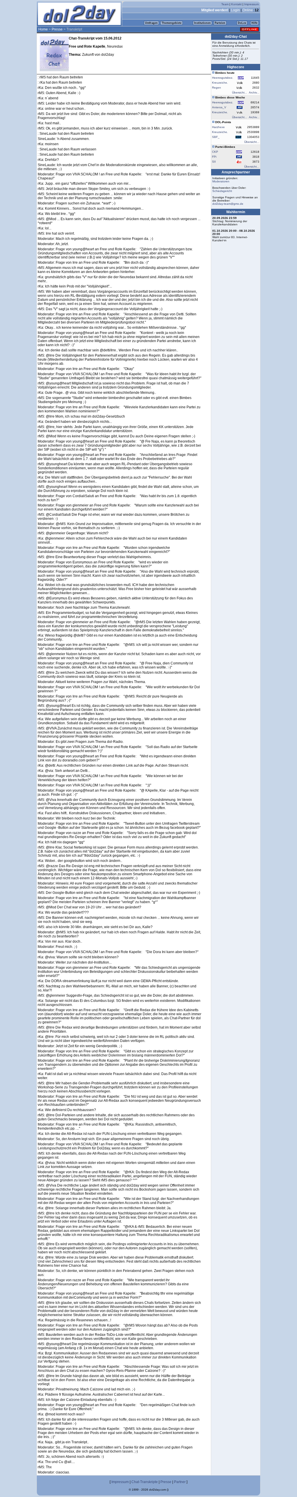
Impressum (251, 4)
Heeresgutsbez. (222, 77)
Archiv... (254, 92)
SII (214, 161)
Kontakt (236, 4)
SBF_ (216, 137)
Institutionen (202, 22)
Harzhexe (218, 127)
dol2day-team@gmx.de (227, 203)
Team (225, 4)
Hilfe (254, 22)
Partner (180, 1482)
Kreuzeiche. (220, 82)
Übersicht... (239, 92)
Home (43, 29)
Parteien (220, 22)
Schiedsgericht (222, 191)
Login (235, 10)
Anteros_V (219, 107)
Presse (57, 29)
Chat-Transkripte (144, 1482)
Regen (216, 87)
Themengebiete (172, 22)
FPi (214, 156)
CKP (215, 151)
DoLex (242, 22)
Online (247, 10)
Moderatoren (220, 181)
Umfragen (151, 22)
